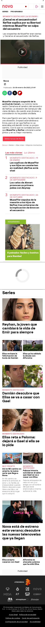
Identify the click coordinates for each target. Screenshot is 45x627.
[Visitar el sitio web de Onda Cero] (27, 594)
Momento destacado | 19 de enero (24, 159)
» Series (11, 145)
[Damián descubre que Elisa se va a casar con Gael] (22, 376)
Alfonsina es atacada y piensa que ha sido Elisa (31, 562)
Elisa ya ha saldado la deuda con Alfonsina (32, 356)
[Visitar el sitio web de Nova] (37, 589)
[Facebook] (4, 84)
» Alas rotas (19, 145)
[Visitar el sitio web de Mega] (8, 594)
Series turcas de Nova (13, 139)
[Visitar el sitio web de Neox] (27, 589)
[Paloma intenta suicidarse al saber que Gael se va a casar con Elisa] (33, 458)
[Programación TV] (31, 6)
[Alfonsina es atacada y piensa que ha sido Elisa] (33, 552)
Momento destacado (13, 390)
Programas (17, 12)
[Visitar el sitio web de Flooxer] (35, 599)
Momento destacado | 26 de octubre (24, 196)
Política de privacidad (27, 614)
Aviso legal (13, 614)
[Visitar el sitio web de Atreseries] (18, 594)
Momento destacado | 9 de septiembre (23, 179)
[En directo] (26, 6)
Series (5, 12)
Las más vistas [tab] (13, 152)
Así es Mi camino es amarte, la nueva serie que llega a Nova (11, 472)
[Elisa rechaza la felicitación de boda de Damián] (12, 346)
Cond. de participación (31, 618)
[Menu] (42, 6)
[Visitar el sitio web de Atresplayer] (22, 599)
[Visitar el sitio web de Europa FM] (37, 594)
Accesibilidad (35, 622)
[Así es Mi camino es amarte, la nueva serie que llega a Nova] (12, 458)
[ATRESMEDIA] (22, 582)
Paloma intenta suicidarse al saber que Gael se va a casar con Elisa (32, 473)
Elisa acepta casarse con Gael (10, 561)
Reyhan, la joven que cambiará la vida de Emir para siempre (19, 328)
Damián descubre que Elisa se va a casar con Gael (21, 397)
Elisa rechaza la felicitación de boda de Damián (10, 356)
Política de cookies (13, 618)
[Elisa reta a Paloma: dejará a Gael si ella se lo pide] (22, 420)
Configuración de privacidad (16, 622)
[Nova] (12, 6)
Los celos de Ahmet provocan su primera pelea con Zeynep (21, 185)
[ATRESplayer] (36, 6)
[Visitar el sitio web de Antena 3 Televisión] (8, 589)
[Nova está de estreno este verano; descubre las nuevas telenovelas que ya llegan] (22, 511)
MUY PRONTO (8, 466)
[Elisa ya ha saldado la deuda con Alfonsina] (33, 346)
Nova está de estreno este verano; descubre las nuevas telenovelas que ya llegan (21, 532)
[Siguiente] (43, 0)
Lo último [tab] (29, 152)
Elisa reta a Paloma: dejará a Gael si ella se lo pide (20, 441)
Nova (4, 145)
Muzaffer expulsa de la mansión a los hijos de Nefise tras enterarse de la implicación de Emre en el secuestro (24, 205)
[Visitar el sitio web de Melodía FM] (10, 599)
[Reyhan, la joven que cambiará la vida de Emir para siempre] (22, 309)
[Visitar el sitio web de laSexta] (18, 589)
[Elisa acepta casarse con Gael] (12, 552)
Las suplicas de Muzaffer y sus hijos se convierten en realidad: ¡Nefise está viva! (24, 166)
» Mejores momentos (33, 145)
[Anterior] (1, 0)
